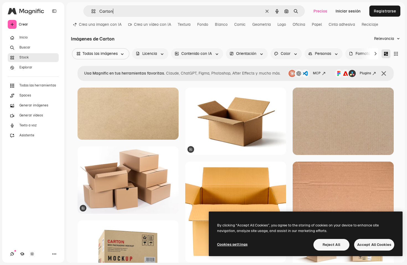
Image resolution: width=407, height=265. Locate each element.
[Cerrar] (383, 73)
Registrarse (385, 11)
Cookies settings (232, 244)
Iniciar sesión (348, 11)
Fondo (202, 24)
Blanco (221, 24)
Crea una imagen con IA (100, 24)
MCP (317, 73)
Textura (184, 24)
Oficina (299, 24)
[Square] (395, 53)
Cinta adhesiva (342, 24)
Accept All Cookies (374, 244)
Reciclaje (370, 24)
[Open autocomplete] (91, 11)
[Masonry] (386, 53)
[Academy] (22, 253)
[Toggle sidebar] (54, 11)
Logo (281, 24)
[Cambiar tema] (32, 253)
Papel (317, 24)
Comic (240, 24)
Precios (320, 11)
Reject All (331, 244)
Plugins (365, 73)
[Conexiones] (12, 253)
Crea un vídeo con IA (152, 24)
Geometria (261, 24)
